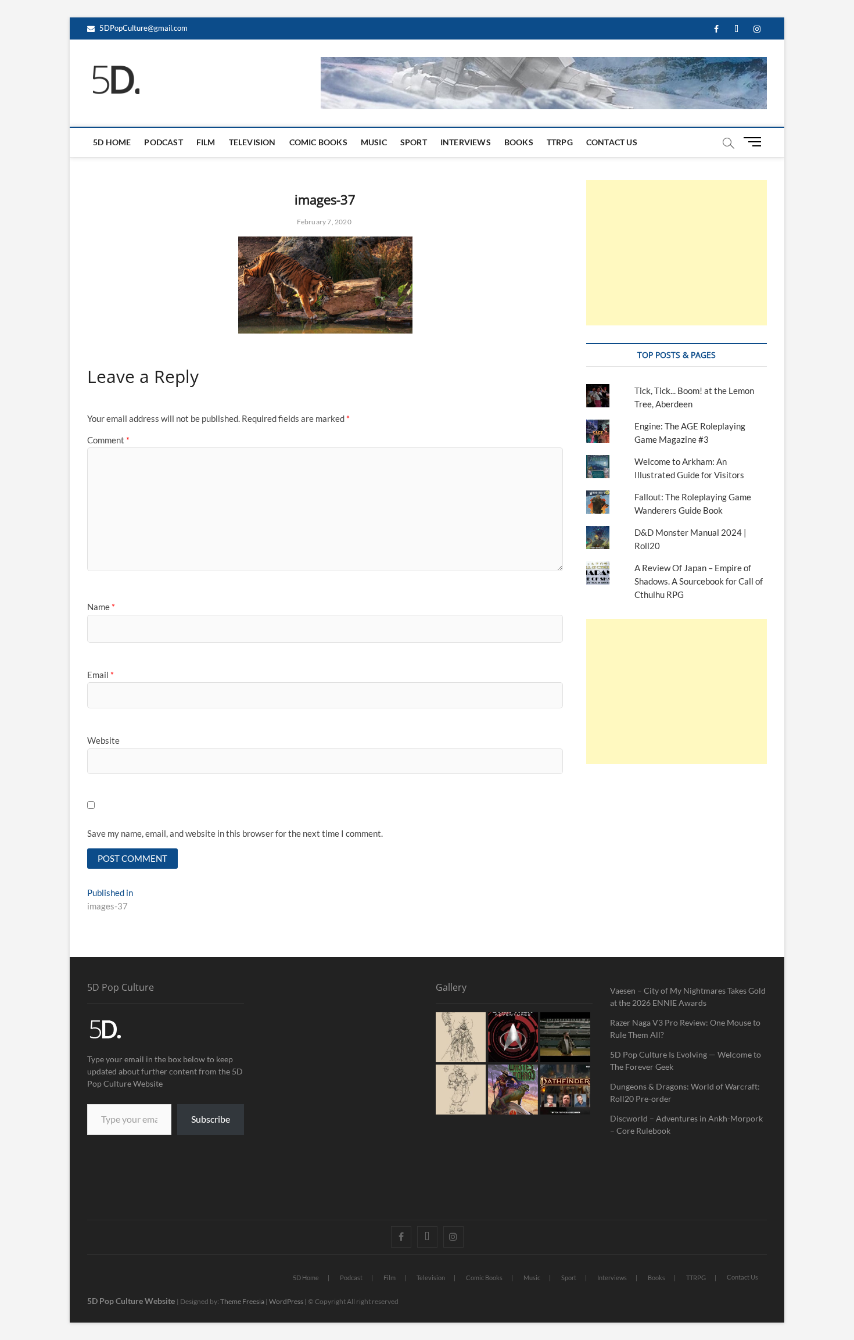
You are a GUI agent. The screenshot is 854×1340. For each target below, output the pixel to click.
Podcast (163, 142)
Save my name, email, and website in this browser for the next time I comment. (235, 833)
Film (206, 142)
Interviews (465, 142)
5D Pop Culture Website (132, 1301)
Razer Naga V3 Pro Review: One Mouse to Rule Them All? (685, 1028)
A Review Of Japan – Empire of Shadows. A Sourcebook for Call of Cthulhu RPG (698, 581)
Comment (108, 440)
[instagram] (757, 29)
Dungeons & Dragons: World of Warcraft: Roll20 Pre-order (685, 1092)
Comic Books (318, 142)
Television (252, 142)
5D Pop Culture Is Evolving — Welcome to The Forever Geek (685, 1060)
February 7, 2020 (323, 221)
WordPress (286, 1301)
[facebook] (716, 29)
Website (103, 740)
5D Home (112, 142)
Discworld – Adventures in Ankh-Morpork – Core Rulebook (686, 1124)
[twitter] (736, 29)
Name (101, 606)
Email (100, 674)
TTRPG (560, 142)
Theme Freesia (242, 1301)
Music (374, 142)
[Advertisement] (676, 252)
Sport (413, 142)
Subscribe (210, 1118)
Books (518, 142)
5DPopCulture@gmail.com (143, 28)
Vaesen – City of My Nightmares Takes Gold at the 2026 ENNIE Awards (688, 997)
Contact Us (611, 142)
